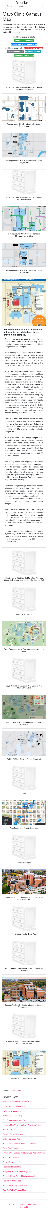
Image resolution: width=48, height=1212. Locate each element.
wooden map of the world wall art (24, 44)
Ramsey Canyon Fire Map (13, 1134)
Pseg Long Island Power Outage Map (17, 1171)
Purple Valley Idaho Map (12, 1162)
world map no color (32, 51)
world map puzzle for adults (24, 37)
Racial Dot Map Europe (12, 1181)
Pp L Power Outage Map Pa (14, 1120)
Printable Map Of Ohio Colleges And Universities (22, 1125)
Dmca (11, 1204)
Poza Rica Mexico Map (12, 1167)
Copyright (24, 1207)
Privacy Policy (33, 1204)
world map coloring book (24, 55)
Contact (21, 1204)
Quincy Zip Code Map (11, 1139)
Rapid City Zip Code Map (13, 1148)
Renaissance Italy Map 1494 (14, 1106)
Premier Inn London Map (12, 1115)
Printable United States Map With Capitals (19, 1176)
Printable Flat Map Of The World (15, 1185)
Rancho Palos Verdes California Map (17, 1101)
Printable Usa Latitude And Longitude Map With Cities (24, 1153)
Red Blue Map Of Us (11, 1129)
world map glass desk (13, 48)
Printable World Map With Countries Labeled (20, 1143)
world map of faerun (15, 51)
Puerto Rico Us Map (11, 1157)
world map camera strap (33, 48)
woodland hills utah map (24, 40)
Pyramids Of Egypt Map (12, 1111)
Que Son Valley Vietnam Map (14, 1190)
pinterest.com (16, 1090)
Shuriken (23, 2)
